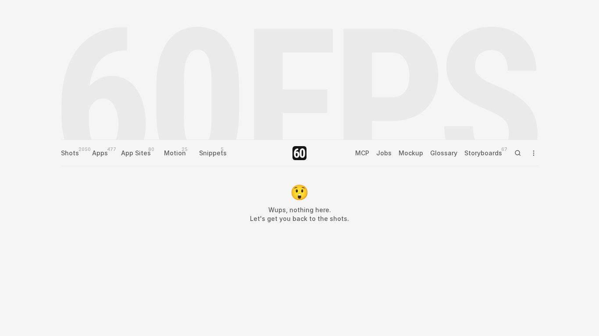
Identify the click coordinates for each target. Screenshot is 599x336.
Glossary (443, 153)
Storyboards (483, 153)
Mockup (411, 153)
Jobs (384, 153)
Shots (70, 153)
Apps (100, 153)
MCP (362, 153)
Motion (175, 153)
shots (338, 218)
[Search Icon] (517, 153)
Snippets (213, 153)
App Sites (136, 153)
